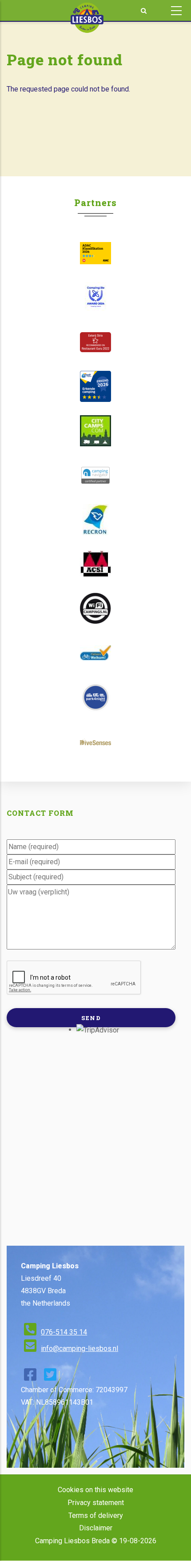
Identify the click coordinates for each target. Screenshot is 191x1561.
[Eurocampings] (95, 564)
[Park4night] (95, 697)
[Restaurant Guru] (95, 342)
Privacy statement (96, 1502)
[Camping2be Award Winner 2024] (95, 297)
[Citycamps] (95, 430)
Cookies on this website (95, 1490)
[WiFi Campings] (95, 608)
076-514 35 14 (64, 1332)
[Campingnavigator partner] (95, 475)
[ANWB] (95, 386)
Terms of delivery (95, 1515)
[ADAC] (95, 253)
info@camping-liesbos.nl (79, 1348)
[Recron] (95, 519)
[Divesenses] (95, 742)
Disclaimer (95, 1528)
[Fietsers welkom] (95, 652)
